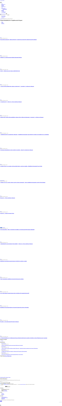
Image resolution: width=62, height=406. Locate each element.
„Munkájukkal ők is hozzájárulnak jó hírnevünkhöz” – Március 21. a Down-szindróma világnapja (16, 243)
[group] (31, 383)
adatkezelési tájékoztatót (6, 384)
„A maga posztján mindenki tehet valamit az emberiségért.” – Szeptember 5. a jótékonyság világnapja (17, 86)
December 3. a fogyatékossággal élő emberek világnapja (9, 321)
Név (0, 381)
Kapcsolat (3, 393)
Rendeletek (3, 5)
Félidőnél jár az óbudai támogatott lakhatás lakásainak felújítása (11, 57)
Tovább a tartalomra (2, 0)
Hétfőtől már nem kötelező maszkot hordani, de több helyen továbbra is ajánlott (13, 261)
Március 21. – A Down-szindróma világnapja (7, 197)
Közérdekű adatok (3, 4)
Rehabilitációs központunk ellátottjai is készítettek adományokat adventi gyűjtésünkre (14, 307)
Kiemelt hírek (3, 23)
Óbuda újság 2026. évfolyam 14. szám (5, 377)
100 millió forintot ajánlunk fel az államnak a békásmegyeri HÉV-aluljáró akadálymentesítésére (14, 351)
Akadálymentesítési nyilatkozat (5, 397)
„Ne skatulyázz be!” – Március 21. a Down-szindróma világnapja (11, 101)
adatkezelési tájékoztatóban (23, 384)
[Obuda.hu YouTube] (1, 401)
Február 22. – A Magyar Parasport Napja (7, 213)
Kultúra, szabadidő (3, 6)
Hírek (0, 37)
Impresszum (3, 394)
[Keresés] (6, 13)
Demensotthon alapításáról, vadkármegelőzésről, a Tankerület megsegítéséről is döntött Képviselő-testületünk (18, 39)
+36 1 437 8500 (5, 390)
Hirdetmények (3, 17)
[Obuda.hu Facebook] (0, 401)
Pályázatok (3, 11)
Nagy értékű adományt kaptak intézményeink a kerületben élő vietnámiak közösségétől (14, 293)
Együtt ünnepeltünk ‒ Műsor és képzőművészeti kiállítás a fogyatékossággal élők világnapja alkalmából (17, 229)
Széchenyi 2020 (3, 398)
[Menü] (1, 2)
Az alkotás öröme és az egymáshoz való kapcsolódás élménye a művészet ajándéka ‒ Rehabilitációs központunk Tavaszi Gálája (21, 166)
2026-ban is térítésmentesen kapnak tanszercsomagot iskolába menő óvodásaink (12, 345)
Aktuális (2, 22)
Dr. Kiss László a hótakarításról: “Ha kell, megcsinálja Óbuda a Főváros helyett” (12, 354)
